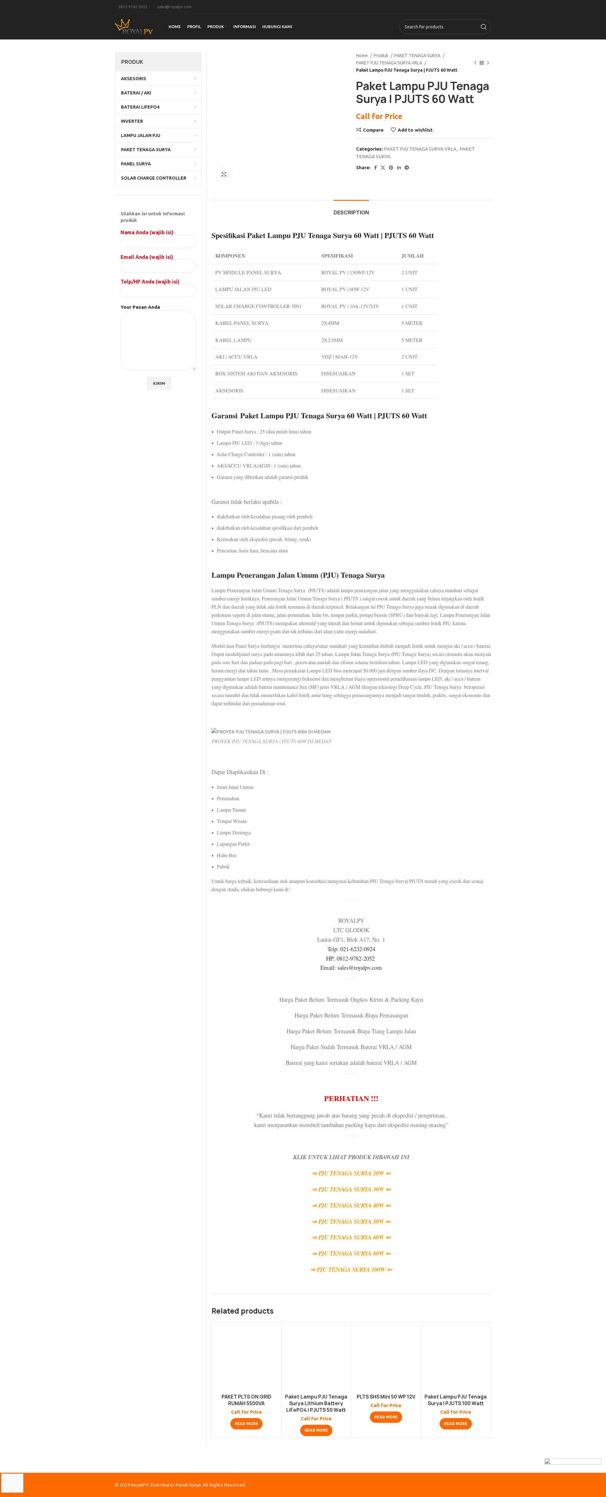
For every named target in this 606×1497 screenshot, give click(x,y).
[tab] (351, 209)
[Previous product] (475, 63)
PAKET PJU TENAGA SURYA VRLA (389, 62)
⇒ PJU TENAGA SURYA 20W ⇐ (351, 1173)
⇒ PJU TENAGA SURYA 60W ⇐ (351, 1237)
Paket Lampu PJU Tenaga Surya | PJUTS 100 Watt (456, 1400)
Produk (381, 55)
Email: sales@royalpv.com (351, 967)
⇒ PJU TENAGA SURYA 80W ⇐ (351, 1253)
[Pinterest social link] (391, 168)
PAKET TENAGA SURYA (417, 55)
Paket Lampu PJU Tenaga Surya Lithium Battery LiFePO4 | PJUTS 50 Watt (316, 1403)
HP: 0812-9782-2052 (351, 958)
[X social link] (383, 168)
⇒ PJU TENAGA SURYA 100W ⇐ (351, 1269)
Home (362, 55)
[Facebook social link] (375, 168)
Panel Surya (188, 1485)
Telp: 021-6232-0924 (351, 949)
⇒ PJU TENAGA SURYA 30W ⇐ (351, 1189)
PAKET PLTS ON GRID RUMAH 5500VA (246, 1400)
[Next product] (488, 63)
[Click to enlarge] (224, 174)
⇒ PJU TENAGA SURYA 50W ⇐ (351, 1221)
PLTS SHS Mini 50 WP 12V (386, 1396)
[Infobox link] (131, 7)
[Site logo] (134, 26)
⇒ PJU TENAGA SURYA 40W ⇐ (351, 1205)
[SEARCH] (484, 27)
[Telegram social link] (407, 168)
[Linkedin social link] (399, 168)
